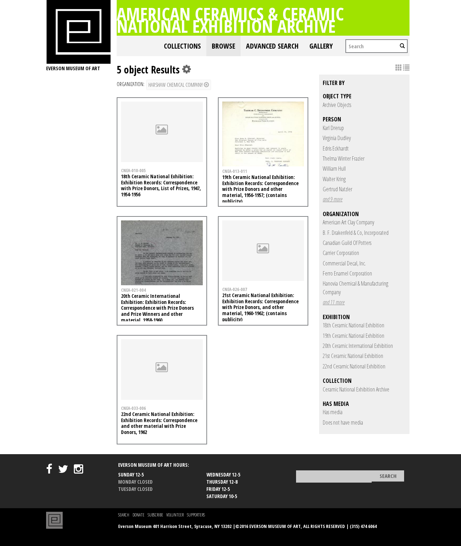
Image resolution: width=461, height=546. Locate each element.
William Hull (334, 169)
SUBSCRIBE (155, 515)
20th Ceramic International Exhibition (358, 346)
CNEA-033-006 (133, 408)
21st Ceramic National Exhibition (353, 356)
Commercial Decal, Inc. (344, 263)
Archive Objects (337, 105)
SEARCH (123, 515)
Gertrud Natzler (337, 189)
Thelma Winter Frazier (343, 158)
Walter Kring (334, 179)
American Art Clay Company (348, 222)
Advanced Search (272, 46)
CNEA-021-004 (133, 290)
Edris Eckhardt (336, 148)
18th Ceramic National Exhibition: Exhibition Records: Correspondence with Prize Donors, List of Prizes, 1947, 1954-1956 (161, 185)
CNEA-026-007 (234, 289)
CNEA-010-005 (133, 170)
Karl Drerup (333, 128)
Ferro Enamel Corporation (347, 273)
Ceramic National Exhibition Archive (356, 389)
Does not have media (343, 422)
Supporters (196, 515)
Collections (182, 46)
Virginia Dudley (337, 138)
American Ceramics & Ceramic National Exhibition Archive (230, 20)
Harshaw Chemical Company (176, 84)
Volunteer (175, 515)
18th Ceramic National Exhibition (353, 325)
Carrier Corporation (341, 253)
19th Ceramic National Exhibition (353, 336)
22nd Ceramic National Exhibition (354, 366)
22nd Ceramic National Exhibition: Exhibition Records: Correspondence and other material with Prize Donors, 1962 (159, 423)
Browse (223, 46)
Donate (138, 515)
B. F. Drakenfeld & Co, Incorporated (356, 233)
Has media (333, 412)
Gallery (321, 46)
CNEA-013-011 (234, 171)
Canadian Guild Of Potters (347, 243)
